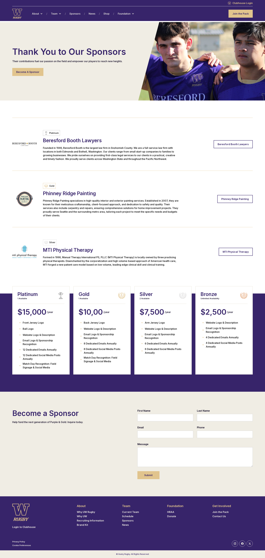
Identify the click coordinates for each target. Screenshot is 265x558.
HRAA (170, 512)
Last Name (203, 410)
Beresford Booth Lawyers (233, 144)
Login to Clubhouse (24, 527)
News (92, 13)
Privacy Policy (18, 542)
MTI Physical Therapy (236, 251)
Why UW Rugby (86, 512)
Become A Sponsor (27, 71)
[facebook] (242, 544)
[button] (37, 13)
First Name (143, 410)
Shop (106, 13)
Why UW (82, 516)
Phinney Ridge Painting (235, 199)
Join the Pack (240, 13)
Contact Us (219, 516)
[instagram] (235, 544)
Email (140, 427)
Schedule (127, 516)
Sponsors (74, 13)
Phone (201, 427)
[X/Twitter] (250, 544)
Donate (171, 516)
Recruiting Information (90, 520)
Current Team (130, 512)
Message (142, 444)
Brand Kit (82, 525)
